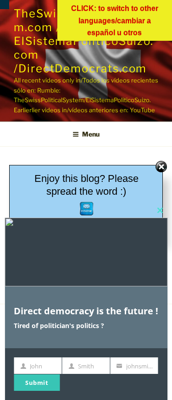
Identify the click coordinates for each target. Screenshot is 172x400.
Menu (91, 134)
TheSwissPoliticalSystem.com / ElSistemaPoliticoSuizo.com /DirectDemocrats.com (84, 41)
